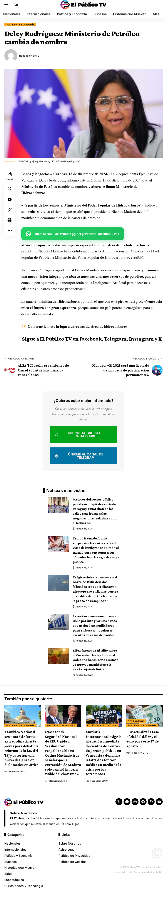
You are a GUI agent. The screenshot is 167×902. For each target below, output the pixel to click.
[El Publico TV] (83, 4)
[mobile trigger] (8, 5)
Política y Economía (20, 24)
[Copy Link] (9, 209)
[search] (159, 4)
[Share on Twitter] (9, 188)
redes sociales (39, 211)
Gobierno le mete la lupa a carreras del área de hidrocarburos (77, 326)
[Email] (9, 199)
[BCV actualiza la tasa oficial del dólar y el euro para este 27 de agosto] (144, 716)
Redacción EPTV (29, 55)
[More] (9, 230)
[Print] (9, 220)
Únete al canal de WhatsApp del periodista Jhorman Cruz (76, 233)
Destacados (136, 721)
